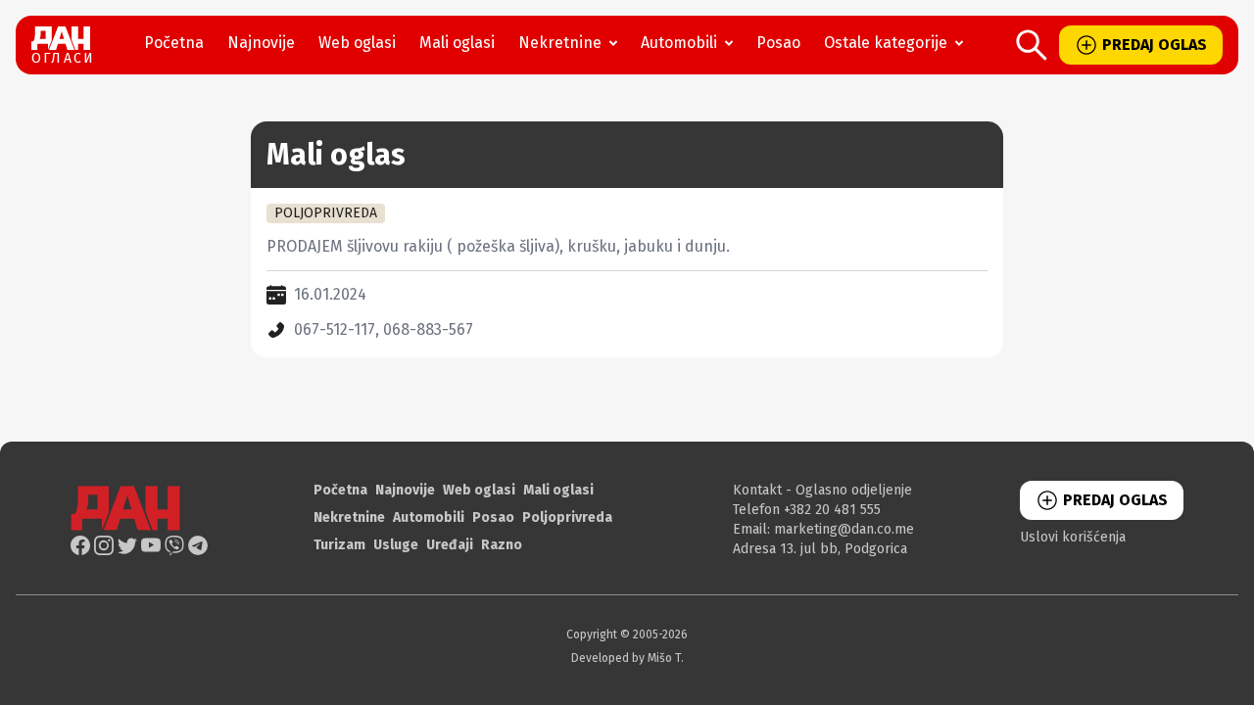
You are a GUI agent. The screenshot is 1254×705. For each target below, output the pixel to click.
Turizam (339, 545)
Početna (174, 42)
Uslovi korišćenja (1073, 537)
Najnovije (261, 42)
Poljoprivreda (567, 517)
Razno (501, 545)
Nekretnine (560, 42)
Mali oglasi (457, 42)
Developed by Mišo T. (627, 658)
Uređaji (449, 545)
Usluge (395, 545)
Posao (778, 42)
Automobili (679, 42)
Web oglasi (357, 42)
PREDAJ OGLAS (1154, 44)
